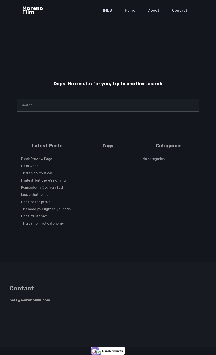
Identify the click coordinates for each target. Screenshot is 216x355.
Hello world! (30, 166)
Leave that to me (34, 195)
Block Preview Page (36, 159)
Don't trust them (34, 216)
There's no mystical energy (42, 223)
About (153, 10)
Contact (180, 10)
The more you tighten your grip (46, 209)
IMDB (107, 10)
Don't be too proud (35, 202)
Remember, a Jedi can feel (42, 188)
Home (130, 10)
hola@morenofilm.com (29, 300)
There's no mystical (36, 173)
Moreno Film (32, 10)
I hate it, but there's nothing (43, 180)
